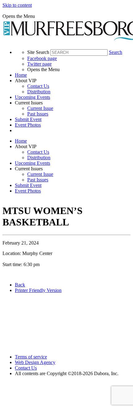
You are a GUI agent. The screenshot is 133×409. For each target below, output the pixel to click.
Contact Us (38, 86)
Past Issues (37, 113)
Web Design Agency (35, 362)
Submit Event (28, 119)
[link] (73, 75)
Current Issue (40, 108)
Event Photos (28, 125)
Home (21, 75)
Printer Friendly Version (38, 290)
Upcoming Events (32, 97)
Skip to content (17, 5)
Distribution (38, 91)
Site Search (38, 52)
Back (20, 284)
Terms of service (31, 356)
